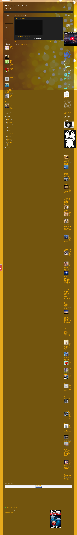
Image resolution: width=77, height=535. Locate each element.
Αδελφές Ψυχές (11, 83)
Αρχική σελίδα (8, 11)
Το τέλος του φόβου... (19, 36)
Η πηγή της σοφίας (70, 426)
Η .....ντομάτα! (70, 363)
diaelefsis (66, 331)
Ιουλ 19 (9, 127)
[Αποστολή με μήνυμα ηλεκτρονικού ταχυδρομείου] (36, 38)
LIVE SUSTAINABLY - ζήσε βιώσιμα (67, 339)
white (66, 97)
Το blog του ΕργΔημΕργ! (66, 423)
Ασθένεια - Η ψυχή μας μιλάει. (11, 70)
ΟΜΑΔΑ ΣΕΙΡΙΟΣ (67, 441)
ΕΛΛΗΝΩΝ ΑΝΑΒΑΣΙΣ (66, 164)
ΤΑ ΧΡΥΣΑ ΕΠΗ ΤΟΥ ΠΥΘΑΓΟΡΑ (19, 11)
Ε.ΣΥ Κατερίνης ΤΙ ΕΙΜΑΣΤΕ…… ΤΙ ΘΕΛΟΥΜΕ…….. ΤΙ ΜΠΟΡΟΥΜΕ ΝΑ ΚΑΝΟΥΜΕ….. (67, 334)
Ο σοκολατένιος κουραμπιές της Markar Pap (67, 395)
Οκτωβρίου (9, 120)
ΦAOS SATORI (67, 398)
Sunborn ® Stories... (66, 468)
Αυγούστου (9, 124)
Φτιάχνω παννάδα (70, 214)
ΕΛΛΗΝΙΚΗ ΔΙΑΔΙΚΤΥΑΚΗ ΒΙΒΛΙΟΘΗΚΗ (67, 458)
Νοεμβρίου (9, 119)
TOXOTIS (66, 218)
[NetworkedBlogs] (38, 485)
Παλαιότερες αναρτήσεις (56, 41)
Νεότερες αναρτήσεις (20, 41)
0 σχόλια (30, 38)
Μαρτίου (9, 140)
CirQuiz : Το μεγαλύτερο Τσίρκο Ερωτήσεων (67, 298)
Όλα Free (66, 351)
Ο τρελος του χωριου (66, 360)
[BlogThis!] (37, 38)
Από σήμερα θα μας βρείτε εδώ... (67, 289)
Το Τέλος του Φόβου (20, 18)
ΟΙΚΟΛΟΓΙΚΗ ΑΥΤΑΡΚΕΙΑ (66, 411)
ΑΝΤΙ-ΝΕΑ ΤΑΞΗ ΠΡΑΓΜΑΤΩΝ (67, 287)
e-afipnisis (66, 374)
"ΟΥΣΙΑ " (66, 291)
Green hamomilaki (66, 470)
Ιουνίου (8, 136)
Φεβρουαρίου (9, 142)
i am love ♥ (66, 243)
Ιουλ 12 (9, 130)
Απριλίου (9, 139)
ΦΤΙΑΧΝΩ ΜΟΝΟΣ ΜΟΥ (66, 211)
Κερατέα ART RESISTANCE (70, 444)
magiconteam (27, 36)
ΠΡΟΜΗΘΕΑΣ (67, 472)
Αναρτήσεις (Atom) (23, 44)
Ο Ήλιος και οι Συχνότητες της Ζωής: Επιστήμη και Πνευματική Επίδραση (67, 246)
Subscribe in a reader (9, 512)
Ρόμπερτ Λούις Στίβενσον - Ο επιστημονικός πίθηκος (66, 305)
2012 (7, 115)
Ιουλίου (8, 126)
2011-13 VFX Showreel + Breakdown (66, 408)
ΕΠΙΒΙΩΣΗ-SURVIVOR (66, 479)
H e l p (65, 260)
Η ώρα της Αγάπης (16, 5)
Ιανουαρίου (9, 144)
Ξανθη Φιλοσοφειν (66, 309)
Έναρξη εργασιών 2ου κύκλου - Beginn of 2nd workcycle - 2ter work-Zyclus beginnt (67, 453)
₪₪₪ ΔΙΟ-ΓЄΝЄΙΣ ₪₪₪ (67, 318)
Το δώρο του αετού (67, 329)
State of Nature (67, 383)
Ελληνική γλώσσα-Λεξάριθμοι (66, 234)
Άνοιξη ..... (70, 369)
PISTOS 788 (66, 176)
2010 (7, 147)
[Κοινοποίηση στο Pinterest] (40, 38)
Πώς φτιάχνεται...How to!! (67, 475)
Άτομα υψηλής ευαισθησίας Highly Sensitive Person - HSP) (67, 230)
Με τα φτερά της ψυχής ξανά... (67, 367)
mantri (65, 296)
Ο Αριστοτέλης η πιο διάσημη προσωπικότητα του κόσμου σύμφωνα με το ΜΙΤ (67, 283)
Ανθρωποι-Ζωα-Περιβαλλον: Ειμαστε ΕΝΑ (67, 302)
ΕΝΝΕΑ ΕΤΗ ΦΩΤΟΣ (66, 184)
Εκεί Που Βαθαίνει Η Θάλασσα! (70, 179)
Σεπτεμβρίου (9, 122)
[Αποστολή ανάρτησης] (34, 38)
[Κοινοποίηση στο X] (38, 38)
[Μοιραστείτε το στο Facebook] (39, 38)
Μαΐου (8, 137)
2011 (7, 116)
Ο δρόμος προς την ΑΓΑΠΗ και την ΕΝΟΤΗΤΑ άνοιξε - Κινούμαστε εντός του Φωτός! (9, 90)
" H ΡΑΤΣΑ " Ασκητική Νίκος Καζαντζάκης (66, 293)
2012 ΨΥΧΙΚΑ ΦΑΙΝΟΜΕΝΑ (66, 270)
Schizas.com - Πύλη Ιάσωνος (67, 279)
